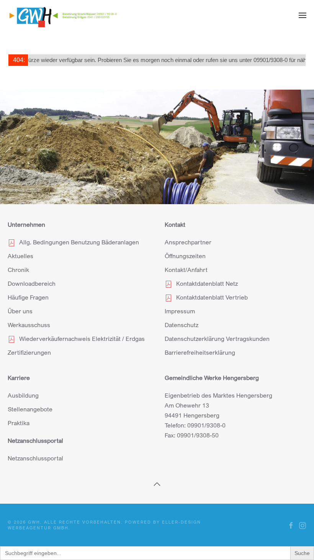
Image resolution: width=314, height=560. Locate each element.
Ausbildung (23, 395)
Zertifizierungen (29, 352)
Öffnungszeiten (185, 256)
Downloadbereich (32, 283)
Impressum (180, 311)
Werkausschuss (29, 325)
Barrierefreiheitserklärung (200, 352)
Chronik (18, 269)
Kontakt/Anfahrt (186, 269)
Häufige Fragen (28, 297)
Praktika (18, 423)
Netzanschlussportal (35, 458)
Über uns (20, 311)
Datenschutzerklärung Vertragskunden (217, 338)
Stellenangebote (30, 409)
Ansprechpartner (188, 242)
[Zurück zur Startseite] (63, 15)
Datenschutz (181, 325)
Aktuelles (20, 256)
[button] (302, 15)
